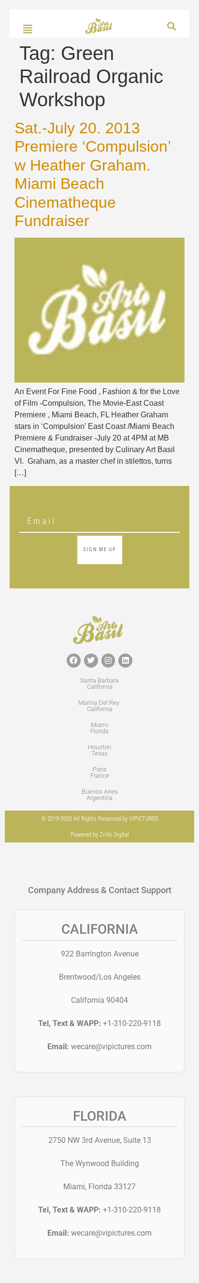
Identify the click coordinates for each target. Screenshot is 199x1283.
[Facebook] (74, 661)
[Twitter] (91, 661)
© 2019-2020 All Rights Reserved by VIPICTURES (99, 818)
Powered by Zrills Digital (100, 834)
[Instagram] (108, 661)
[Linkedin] (125, 661)
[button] (171, 26)
